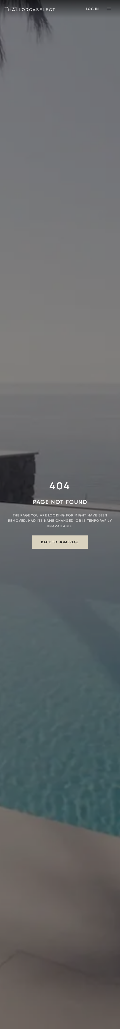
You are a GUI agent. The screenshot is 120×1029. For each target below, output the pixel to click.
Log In (92, 9)
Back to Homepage (60, 542)
